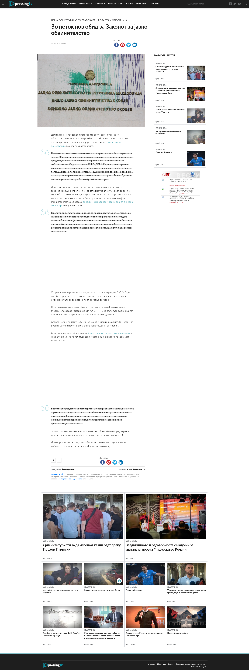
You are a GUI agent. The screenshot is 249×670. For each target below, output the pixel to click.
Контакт (203, 664)
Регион (112, 4)
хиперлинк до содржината (70, 479)
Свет (121, 4)
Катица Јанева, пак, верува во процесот (108, 333)
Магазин (141, 4)
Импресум (151, 664)
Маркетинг (161, 664)
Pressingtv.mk (57, 474)
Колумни (154, 4)
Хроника (99, 4)
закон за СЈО (139, 469)
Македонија (69, 4)
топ (130, 469)
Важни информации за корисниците (183, 664)
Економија (85, 4)
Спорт (129, 4)
